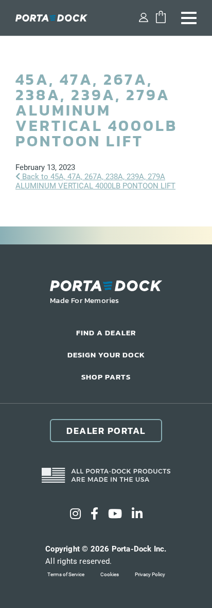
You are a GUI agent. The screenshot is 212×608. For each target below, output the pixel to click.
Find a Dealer (106, 332)
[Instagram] (75, 514)
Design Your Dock (106, 354)
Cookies (109, 574)
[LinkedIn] (137, 514)
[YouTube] (115, 514)
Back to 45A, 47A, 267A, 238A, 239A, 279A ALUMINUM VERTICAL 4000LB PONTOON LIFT (95, 181)
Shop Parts (106, 377)
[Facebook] (94, 514)
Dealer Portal (106, 431)
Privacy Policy (150, 574)
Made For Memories (84, 300)
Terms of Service (65, 574)
